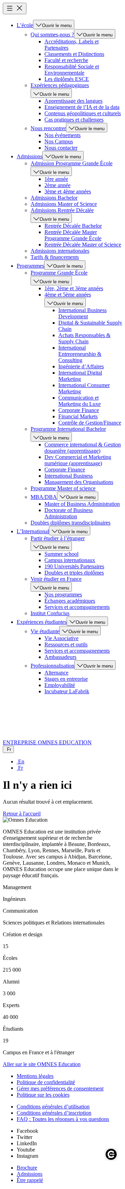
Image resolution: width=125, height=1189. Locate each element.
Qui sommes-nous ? (52, 34)
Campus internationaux (69, 560)
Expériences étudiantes (42, 622)
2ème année (57, 185)
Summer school (61, 554)
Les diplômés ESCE (66, 79)
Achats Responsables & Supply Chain (84, 338)
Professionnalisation (52, 666)
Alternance (56, 673)
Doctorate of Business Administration (68, 513)
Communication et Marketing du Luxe (79, 401)
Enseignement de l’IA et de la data (81, 107)
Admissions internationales (60, 251)
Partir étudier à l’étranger (58, 538)
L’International (33, 531)
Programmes (30, 266)
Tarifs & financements (55, 257)
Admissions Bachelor (54, 198)
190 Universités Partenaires (74, 566)
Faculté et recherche (66, 60)
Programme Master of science (63, 488)
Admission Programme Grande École (71, 163)
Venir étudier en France (56, 579)
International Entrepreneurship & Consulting (79, 354)
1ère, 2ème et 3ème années (73, 288)
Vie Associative (61, 638)
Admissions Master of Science (64, 204)
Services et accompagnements (77, 607)
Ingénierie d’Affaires (81, 366)
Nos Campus (58, 141)
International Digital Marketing (80, 376)
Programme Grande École (59, 273)
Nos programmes (63, 594)
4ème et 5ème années (67, 295)
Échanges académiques (69, 601)
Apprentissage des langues (73, 101)
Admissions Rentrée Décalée (62, 210)
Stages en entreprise (66, 679)
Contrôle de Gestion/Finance (89, 423)
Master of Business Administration (82, 504)
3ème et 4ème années (67, 191)
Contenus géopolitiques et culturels (82, 113)
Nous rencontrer (48, 128)
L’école (25, 25)
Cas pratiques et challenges (73, 120)
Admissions (29, 156)
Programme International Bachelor (68, 429)
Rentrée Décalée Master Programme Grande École (72, 235)
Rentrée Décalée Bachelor (73, 226)
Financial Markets (78, 416)
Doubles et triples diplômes (74, 573)
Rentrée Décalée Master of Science (82, 245)
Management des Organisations (78, 482)
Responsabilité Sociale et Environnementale (71, 70)
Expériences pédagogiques (60, 85)
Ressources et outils (66, 644)
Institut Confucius (50, 613)
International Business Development (82, 313)
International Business (68, 476)
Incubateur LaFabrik (66, 691)
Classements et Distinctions (74, 54)
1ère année (56, 179)
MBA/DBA (44, 497)
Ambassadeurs (60, 657)
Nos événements (62, 135)
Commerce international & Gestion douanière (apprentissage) (82, 448)
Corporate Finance (78, 410)
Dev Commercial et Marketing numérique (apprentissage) (77, 460)
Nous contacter (60, 148)
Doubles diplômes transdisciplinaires (70, 523)
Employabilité (59, 685)
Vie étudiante (45, 631)
